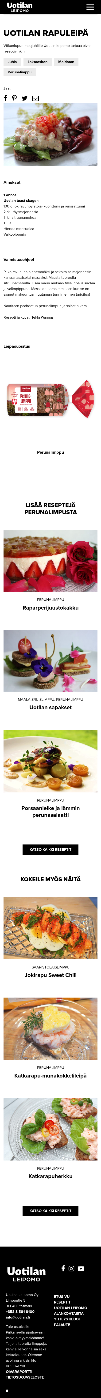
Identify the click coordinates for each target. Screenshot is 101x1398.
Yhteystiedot (67, 1319)
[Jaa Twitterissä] (24, 98)
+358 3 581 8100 (20, 1311)
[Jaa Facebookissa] (5, 98)
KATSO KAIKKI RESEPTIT (50, 849)
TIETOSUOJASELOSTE (25, 1377)
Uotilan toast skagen (21, 200)
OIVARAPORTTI (19, 1371)
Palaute (62, 1325)
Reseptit (62, 1302)
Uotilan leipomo (70, 1308)
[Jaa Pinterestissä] (14, 98)
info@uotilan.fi (18, 1317)
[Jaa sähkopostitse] (35, 98)
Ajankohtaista (69, 1313)
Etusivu (62, 1296)
